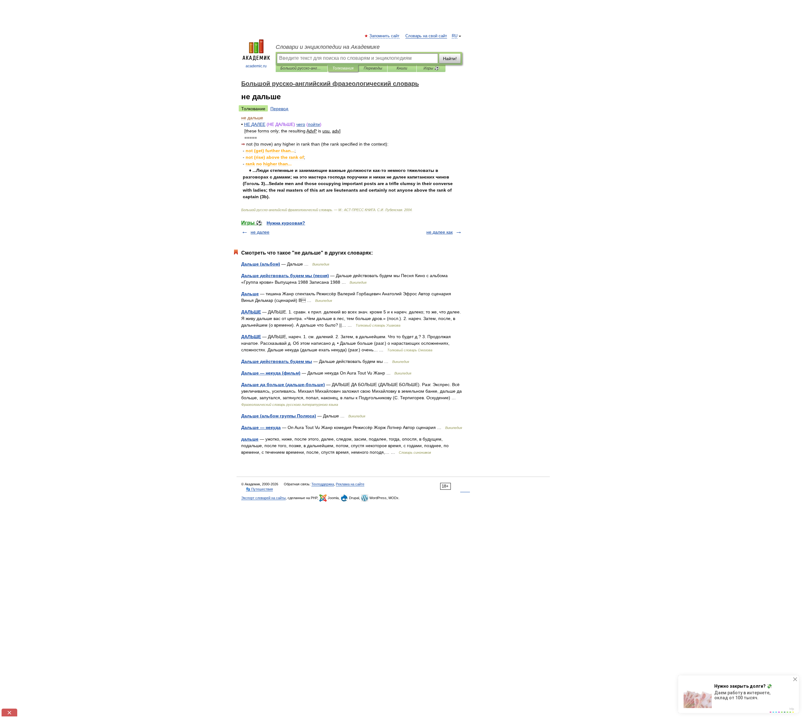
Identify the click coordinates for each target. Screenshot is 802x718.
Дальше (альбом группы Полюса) (278, 415)
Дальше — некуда (261, 427)
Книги (402, 68)
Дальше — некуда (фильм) (270, 372)
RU (454, 36)
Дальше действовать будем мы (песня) (285, 275)
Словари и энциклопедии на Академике (328, 47)
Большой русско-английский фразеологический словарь (301, 68)
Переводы (373, 68)
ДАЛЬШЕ (251, 311)
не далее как (439, 232)
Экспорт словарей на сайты (263, 498)
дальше (249, 439)
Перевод (279, 108)
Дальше (250, 293)
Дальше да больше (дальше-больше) (283, 384)
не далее (260, 232)
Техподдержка (322, 484)
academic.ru (256, 66)
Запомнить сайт (384, 36)
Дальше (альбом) (260, 263)
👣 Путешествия (259, 489)
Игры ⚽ (431, 68)
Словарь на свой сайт (426, 36)
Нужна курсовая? (286, 222)
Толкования (342, 68)
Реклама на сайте (350, 484)
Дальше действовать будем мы (276, 361)
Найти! (450, 58)
